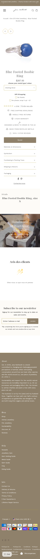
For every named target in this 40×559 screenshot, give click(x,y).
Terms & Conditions (9, 493)
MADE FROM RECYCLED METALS (21, 129)
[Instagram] (5, 540)
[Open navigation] (5, 10)
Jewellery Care (7, 453)
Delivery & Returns (8, 489)
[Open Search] (33, 10)
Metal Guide (6, 459)
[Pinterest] (8, 540)
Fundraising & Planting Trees (14, 160)
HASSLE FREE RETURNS (21, 114)
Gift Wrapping (20, 94)
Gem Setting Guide (8, 456)
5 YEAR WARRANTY (22, 119)
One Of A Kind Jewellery (18, 18)
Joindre (32, 321)
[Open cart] (37, 10)
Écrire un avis (26, 106)
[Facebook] (3, 540)
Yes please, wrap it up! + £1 (21, 100)
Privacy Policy (7, 496)
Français (5, 519)
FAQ (3, 466)
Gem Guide (6, 463)
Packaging (7, 173)
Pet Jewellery (7, 423)
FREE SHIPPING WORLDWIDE (22, 110)
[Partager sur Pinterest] (21, 179)
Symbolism (8, 153)
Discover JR (6, 429)
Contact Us (6, 486)
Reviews (5, 433)
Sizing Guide (6, 469)
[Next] (36, 2)
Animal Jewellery (8, 420)
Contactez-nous (19, 183)
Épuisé (20, 140)
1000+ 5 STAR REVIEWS (22, 133)
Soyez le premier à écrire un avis (20, 288)
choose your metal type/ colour (20, 83)
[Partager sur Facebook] (18, 179)
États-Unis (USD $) (22, 519)
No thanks (21, 97)
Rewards (5, 450)
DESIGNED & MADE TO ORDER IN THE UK (20, 125)
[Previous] (3, 2)
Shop (3, 416)
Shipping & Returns (11, 167)
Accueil (5, 18)
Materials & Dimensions (12, 147)
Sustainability (6, 426)
